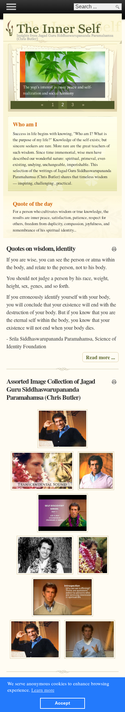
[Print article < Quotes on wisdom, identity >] (114, 249)
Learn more (42, 690)
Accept (62, 703)
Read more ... (100, 357)
